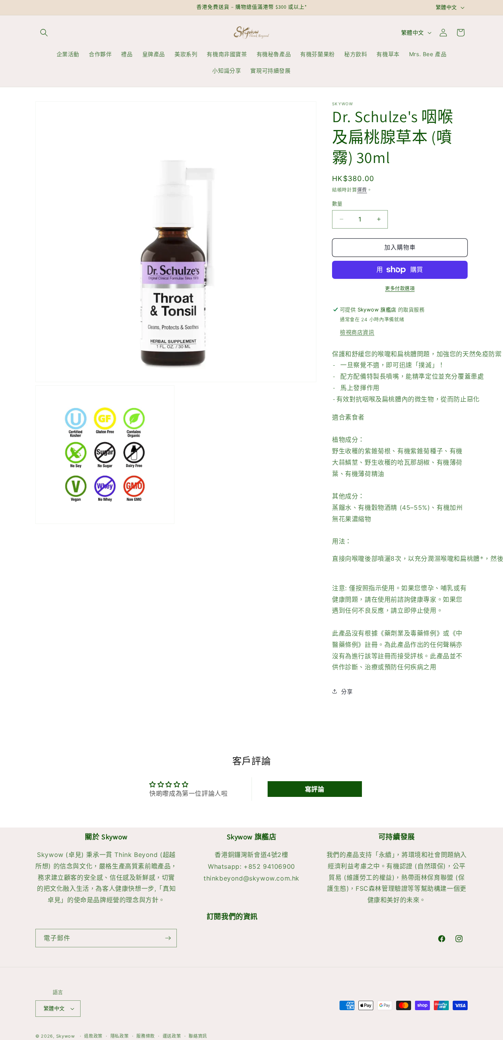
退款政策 (93, 1035)
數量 (337, 203)
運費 (362, 190)
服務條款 (145, 1035)
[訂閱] (167, 938)
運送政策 (172, 1035)
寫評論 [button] (315, 789)
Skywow (65, 1036)
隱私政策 (119, 1035)
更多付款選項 (400, 288)
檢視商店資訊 (357, 332)
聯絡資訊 (198, 1035)
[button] (44, 32)
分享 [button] (346, 691)
